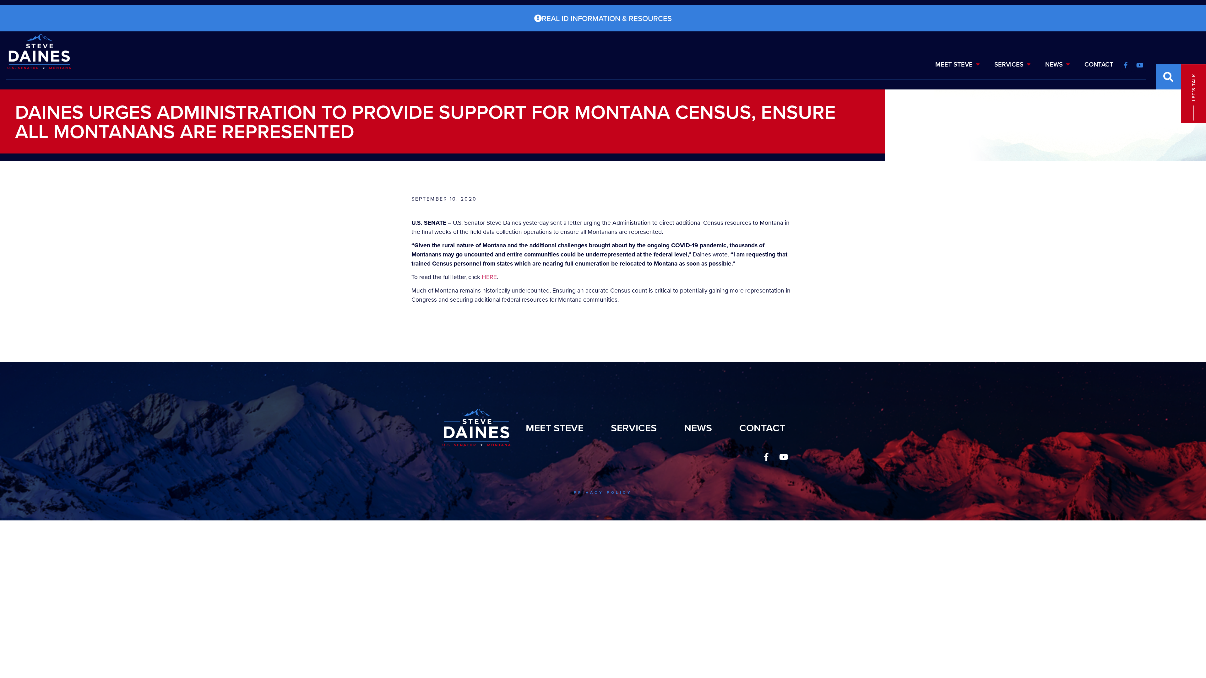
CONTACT (1098, 64)
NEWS (1054, 64)
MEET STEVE (954, 64)
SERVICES (1009, 64)
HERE (489, 276)
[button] (1168, 76)
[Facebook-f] (766, 457)
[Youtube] (783, 457)
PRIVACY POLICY (603, 492)
